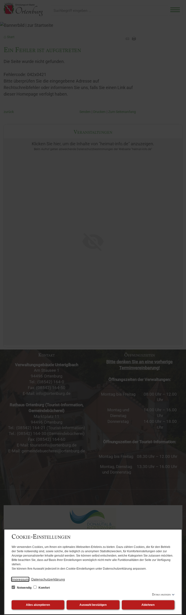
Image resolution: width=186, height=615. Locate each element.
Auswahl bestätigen (93, 605)
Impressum (20, 579)
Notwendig (24, 587)
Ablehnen (148, 605)
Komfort (44, 587)
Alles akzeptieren (38, 605)
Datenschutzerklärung (48, 579)
